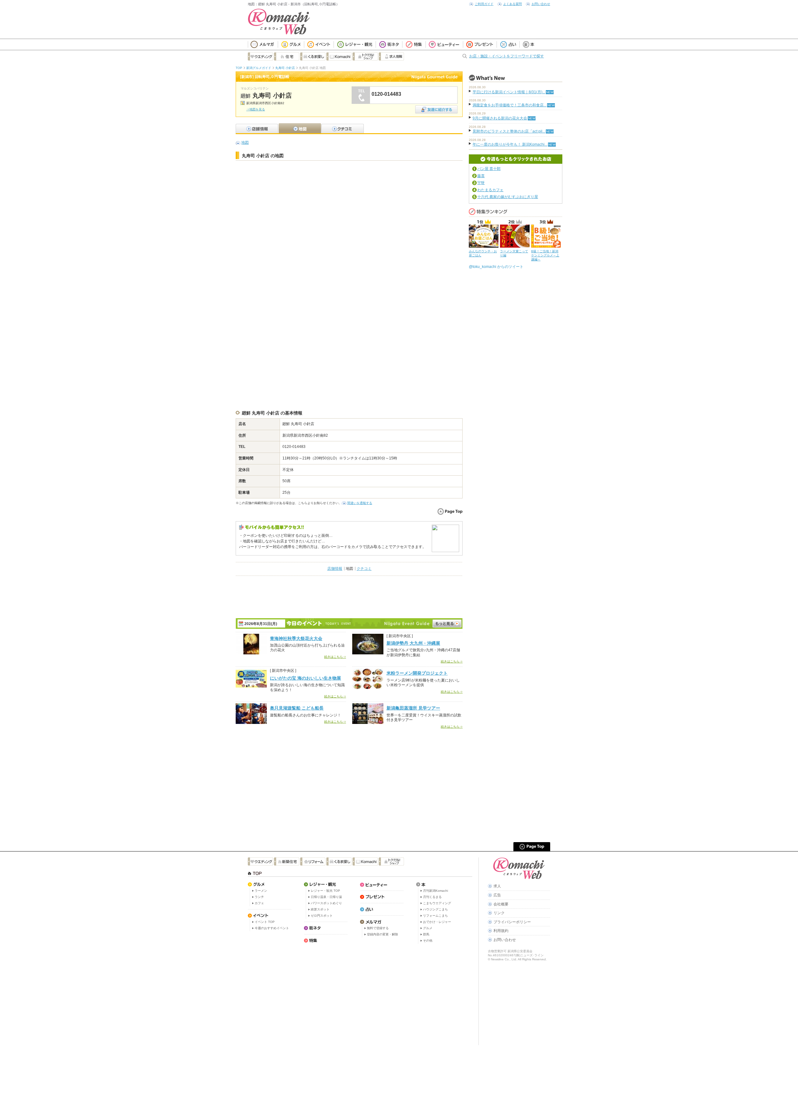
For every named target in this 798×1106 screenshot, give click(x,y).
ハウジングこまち (435, 909)
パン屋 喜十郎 (489, 169)
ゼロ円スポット (322, 915)
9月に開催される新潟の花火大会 (500, 118)
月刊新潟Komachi (435, 890)
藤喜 (481, 176)
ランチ (259, 897)
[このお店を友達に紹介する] (436, 107)
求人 (497, 886)
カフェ (259, 903)
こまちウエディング (437, 903)
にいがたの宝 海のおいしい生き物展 (305, 678)
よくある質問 (512, 4)
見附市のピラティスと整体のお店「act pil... (509, 131)
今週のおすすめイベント (272, 928)
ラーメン (261, 890)
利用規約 (500, 931)
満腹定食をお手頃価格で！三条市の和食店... (509, 105)
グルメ (427, 928)
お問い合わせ (540, 4)
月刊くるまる (432, 897)
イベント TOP (265, 922)
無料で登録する (378, 928)
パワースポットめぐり (326, 903)
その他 (427, 940)
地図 (245, 142)
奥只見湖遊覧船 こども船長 (297, 708)
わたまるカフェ (490, 190)
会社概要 (500, 904)
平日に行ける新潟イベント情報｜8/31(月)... (509, 92)
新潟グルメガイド (258, 68)
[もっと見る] (447, 623)
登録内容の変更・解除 (382, 934)
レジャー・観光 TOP (325, 890)
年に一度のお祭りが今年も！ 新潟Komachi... (510, 144)
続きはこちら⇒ (335, 656)
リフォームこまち (435, 915)
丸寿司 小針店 (285, 68)
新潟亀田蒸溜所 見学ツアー (413, 708)
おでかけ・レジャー (437, 922)
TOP (239, 68)
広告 (497, 895)
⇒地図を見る (255, 109)
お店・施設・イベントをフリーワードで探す (506, 56)
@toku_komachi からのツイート (496, 266)
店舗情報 (334, 568)
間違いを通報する (359, 503)
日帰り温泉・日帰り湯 (326, 897)
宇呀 (481, 183)
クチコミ (364, 568)
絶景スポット (320, 909)
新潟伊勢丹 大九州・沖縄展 (413, 643)
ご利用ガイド (484, 4)
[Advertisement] (349, 179)
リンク (499, 913)
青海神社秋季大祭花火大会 (296, 638)
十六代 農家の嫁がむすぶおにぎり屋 (507, 197)
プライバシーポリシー (512, 922)
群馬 (426, 934)
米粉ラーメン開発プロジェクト (417, 673)
